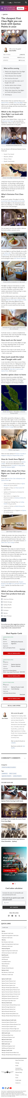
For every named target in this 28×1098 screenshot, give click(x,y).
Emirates (4, 773)
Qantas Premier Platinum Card (8, 981)
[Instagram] (5, 1088)
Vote (3, 620)
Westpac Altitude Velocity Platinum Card (11, 1015)
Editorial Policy (18, 1072)
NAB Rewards (5, 965)
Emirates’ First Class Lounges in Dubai (16, 300)
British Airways (19, 506)
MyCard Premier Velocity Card (8, 1009)
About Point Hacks (19, 1060)
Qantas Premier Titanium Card (8, 983)
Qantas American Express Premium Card (11, 994)
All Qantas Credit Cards (7, 937)
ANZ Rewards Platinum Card (8, 1037)
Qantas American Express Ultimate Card (11, 992)
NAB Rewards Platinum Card (8, 1048)
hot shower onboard (20, 258)
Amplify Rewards (5, 957)
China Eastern (18, 488)
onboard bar (6, 255)
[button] (13, 883)
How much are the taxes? (11, 78)
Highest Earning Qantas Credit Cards (10, 935)
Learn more (22, 671)
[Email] (9, 916)
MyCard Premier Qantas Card (8, 985)
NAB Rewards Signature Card (8, 1046)
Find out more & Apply (14, 676)
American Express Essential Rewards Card (11, 1030)
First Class (12, 773)
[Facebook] (12, 916)
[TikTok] (8, 1088)
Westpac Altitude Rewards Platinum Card (11, 1054)
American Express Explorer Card (9, 1026)
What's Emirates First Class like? (13, 76)
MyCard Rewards (5, 963)
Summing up (8, 94)
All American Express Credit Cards (9, 952)
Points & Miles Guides (9, 767)
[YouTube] (10, 1088)
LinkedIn (13, 743)
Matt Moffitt (5, 718)
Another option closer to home (13, 85)
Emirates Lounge (8, 427)
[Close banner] (26, 8)
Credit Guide (18, 1080)
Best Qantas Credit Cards (7, 933)
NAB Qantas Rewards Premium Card (10, 998)
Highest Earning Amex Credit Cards (10, 950)
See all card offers (14, 705)
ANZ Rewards (5, 959)
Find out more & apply (14, 653)
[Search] (25, 2)
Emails (16, 1065)
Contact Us (17, 1083)
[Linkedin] (16, 916)
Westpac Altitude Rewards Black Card (10, 1052)
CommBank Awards (6, 961)
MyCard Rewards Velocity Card (8, 1011)
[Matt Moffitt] (5, 714)
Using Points (17, 776)
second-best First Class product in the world (12, 201)
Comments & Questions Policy (19, 1069)
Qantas (5, 14)
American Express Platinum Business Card (11, 1024)
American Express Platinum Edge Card (10, 1028)
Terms (16, 1077)
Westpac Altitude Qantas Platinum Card (11, 989)
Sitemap (17, 1063)
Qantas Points (5, 102)
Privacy (17, 1075)
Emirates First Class (8, 121)
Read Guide (22, 649)
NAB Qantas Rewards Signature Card (10, 996)
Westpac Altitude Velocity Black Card (10, 1013)
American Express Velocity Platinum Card (11, 1005)
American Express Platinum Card (9, 1022)
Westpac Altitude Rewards (8, 968)
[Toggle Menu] (2, 2)
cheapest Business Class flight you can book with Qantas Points (13, 583)
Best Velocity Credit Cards (7, 942)
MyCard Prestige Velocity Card (8, 1007)
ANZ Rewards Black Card (7, 1035)
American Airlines (19, 498)
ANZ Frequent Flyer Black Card (8, 1000)
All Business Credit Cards (7, 974)
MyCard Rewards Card (7, 1041)
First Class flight (18, 102)
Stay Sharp (20, 8)
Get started (14, 907)
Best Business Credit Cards (8, 972)
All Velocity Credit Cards (7, 946)
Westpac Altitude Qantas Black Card (10, 987)
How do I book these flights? (12, 88)
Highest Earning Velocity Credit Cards (10, 944)
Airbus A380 (8, 253)
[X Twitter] (19, 916)
